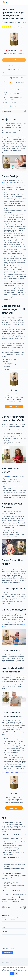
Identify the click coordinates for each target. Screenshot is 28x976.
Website (5, 931)
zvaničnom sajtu (18, 662)
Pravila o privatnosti (7, 962)
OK (11, 973)
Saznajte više (23, 970)
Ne (16, 973)
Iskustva (7, 73)
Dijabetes (23, 22)
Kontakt (9, 960)
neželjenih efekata (6, 525)
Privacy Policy (11, 948)
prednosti (7, 426)
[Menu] (25, 2)
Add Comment (6, 936)
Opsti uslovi (15, 960)
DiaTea (3, 123)
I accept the (8, 948)
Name (4, 922)
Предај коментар (7, 952)
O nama (3, 960)
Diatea (8, 476)
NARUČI (14, 59)
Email (4, 927)
